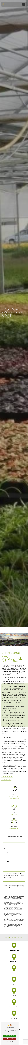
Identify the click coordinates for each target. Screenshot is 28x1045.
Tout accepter (9, 1035)
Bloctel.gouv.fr (18, 926)
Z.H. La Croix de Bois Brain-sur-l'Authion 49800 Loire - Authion (14, 798)
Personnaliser (9, 1041)
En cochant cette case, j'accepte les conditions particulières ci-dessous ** (13, 886)
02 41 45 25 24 (14, 814)
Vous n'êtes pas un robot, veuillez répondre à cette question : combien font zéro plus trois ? (13, 875)
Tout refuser (9, 1038)
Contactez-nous (7, 776)
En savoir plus (6, 779)
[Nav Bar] (23, 4)
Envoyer (14, 891)
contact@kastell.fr (14, 828)
